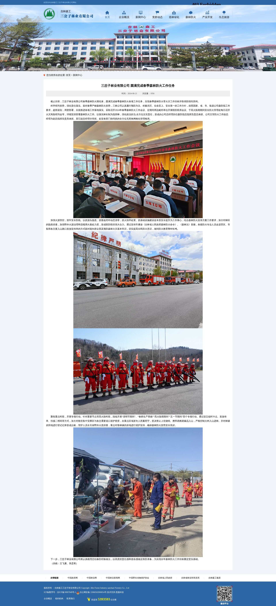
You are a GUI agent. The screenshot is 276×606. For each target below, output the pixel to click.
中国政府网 (73, 578)
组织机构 (59, 599)
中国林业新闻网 (113, 578)
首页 (107, 17)
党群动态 (157, 17)
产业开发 (207, 17)
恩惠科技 (120, 592)
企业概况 (124, 17)
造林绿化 (174, 17)
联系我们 (71, 599)
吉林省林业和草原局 (190, 578)
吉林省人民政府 (165, 578)
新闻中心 (141, 17)
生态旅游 (224, 17)
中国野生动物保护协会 (139, 578)
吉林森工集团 (214, 578)
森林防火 (191, 17)
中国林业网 (92, 578)
